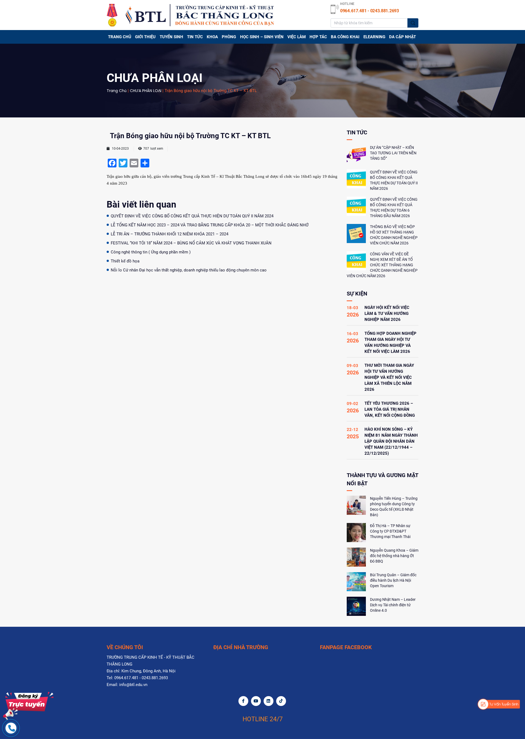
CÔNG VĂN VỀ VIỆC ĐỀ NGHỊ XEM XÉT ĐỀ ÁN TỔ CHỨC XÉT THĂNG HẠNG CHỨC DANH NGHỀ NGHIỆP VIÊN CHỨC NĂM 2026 (382, 265)
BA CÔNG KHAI (345, 36)
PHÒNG (229, 36)
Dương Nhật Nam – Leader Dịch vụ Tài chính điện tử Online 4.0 (393, 605)
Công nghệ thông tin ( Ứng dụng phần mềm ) (151, 252)
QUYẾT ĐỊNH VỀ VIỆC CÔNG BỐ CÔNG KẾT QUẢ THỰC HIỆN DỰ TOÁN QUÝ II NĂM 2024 (192, 216)
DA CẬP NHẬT (402, 36)
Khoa (212, 36)
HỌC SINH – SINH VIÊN (262, 36)
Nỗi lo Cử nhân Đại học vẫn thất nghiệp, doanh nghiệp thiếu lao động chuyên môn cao (189, 270)
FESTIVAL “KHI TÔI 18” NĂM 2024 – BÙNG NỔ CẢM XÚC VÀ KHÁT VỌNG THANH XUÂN (191, 243)
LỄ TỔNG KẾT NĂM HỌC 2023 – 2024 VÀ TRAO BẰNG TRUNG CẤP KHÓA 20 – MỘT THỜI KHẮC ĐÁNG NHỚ (209, 225)
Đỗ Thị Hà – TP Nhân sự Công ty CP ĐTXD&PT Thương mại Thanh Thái (390, 531)
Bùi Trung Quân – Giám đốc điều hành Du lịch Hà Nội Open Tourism (393, 580)
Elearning (374, 36)
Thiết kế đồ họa (125, 261)
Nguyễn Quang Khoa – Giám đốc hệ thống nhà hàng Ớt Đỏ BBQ (394, 555)
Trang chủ (119, 36)
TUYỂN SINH (171, 36)
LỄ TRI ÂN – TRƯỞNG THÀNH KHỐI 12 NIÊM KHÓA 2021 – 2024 (169, 234)
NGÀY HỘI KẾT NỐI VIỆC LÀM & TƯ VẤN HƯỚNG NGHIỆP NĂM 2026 (386, 313)
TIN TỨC (195, 36)
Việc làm (296, 36)
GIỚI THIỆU (145, 36)
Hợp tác (318, 36)
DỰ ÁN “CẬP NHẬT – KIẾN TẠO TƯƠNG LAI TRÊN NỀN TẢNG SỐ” (393, 153)
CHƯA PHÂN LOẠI (145, 90)
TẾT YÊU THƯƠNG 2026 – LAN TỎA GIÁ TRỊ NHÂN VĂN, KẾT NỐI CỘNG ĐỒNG (389, 409)
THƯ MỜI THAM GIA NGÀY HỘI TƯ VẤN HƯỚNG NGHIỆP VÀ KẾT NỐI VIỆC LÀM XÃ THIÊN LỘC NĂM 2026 (389, 377)
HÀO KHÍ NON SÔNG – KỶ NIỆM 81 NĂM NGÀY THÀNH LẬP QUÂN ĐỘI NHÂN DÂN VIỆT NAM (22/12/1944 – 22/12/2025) (391, 441)
